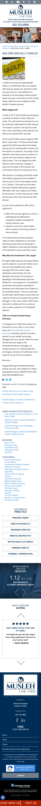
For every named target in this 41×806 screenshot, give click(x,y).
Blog (27, 46)
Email (18, 2)
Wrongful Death (11, 500)
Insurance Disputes (13, 478)
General (8, 476)
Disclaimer (16, 795)
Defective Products (13, 467)
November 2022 (11, 447)
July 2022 (8, 452)
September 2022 (12, 450)
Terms (26, 769)
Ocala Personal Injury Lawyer (13, 46)
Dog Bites (9, 471)
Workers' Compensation (15, 497)
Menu (34, 2)
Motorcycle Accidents (13, 485)
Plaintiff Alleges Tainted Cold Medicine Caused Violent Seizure (21, 432)
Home (6, 2)
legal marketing (15, 791)
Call (12, 2)
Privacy (22, 769)
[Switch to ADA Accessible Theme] (3, 797)
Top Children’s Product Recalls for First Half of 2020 (21, 415)
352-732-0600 (20, 24)
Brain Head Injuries (13, 459)
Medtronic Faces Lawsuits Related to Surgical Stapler (20, 421)
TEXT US (30, 803)
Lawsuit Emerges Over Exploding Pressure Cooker (19, 426)
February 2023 (11, 445)
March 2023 (10, 442)
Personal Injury (11, 488)
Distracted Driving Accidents (16, 469)
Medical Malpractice (13, 481)
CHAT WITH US (10, 803)
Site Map (26, 795)
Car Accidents (10, 462)
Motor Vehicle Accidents (15, 483)
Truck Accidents (11, 495)
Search (29, 2)
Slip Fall (8, 493)
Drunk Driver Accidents (14, 474)
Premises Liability (12, 490)
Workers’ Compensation (20, 554)
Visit (23, 2)
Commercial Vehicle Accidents (17, 464)
